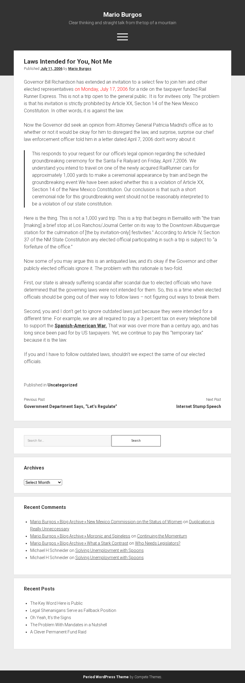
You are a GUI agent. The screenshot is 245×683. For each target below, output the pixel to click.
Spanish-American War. (81, 326)
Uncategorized (62, 385)
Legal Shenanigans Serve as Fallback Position (73, 610)
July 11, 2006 (51, 69)
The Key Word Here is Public (56, 603)
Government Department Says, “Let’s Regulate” (70, 406)
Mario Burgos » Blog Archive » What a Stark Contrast (79, 543)
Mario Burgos (122, 14)
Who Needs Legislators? (157, 543)
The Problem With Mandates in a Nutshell (68, 624)
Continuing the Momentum (162, 536)
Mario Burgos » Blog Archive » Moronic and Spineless (80, 536)
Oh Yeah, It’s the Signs (50, 617)
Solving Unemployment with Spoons (109, 550)
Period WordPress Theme (106, 677)
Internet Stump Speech (198, 406)
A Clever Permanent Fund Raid (58, 632)
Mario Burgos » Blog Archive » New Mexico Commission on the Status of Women (106, 521)
